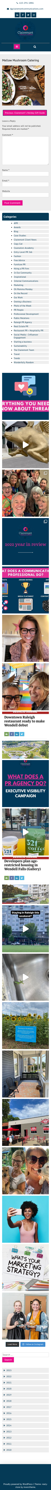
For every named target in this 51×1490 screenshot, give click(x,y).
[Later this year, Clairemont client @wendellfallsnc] (25, 735)
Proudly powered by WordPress (18, 1484)
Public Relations (21, 318)
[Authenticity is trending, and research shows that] (25, 1219)
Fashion (17, 256)
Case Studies (20, 235)
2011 (8, 1443)
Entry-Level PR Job (23, 252)
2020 (8, 1388)
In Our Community (23, 272)
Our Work (18, 297)
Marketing (18, 285)
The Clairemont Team (24, 350)
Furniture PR (20, 264)
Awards (17, 227)
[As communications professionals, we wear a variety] (25, 589)
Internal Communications (26, 281)
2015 (8, 1419)
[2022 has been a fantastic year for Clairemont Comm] (25, 541)
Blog (16, 231)
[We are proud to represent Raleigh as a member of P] (25, 493)
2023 (8, 1370)
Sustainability (20, 346)
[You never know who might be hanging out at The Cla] (25, 977)
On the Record (20, 293)
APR (16, 223)
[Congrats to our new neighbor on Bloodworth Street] (25, 1122)
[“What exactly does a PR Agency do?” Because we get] (25, 783)
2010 (8, 1450)
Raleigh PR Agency (23, 322)
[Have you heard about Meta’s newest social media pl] (25, 396)
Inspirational (20, 276)
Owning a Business (22, 301)
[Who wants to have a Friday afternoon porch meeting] (25, 1074)
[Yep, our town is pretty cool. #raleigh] (25, 1025)
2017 (8, 1407)
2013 (8, 1431)
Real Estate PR (21, 326)
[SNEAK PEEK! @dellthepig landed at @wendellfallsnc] (25, 444)
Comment (7, 135)
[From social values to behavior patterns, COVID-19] (25, 1267)
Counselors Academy (24, 248)
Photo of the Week (22, 305)
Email (5, 180)
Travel (17, 354)
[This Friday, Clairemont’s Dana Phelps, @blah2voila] (25, 638)
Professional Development (26, 314)
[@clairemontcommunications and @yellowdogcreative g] (25, 686)
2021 (8, 1382)
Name (5, 170)
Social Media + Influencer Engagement (26, 336)
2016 (8, 1413)
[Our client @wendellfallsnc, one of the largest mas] (25, 880)
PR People (19, 309)
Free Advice (19, 260)
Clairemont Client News (25, 239)
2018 (8, 1401)
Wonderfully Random (24, 362)
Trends (17, 358)
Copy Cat (18, 243)
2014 (8, 1425)
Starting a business (23, 341)
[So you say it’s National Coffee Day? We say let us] (25, 831)
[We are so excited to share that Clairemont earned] (25, 1316)
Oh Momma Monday (23, 289)
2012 (8, 1437)
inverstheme (29, 1487)
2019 (8, 1394)
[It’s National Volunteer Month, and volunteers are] (25, 1170)
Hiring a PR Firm (21, 268)
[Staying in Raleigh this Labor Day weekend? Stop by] (25, 928)
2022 (8, 1376)
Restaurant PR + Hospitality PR (28, 330)
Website (6, 191)
